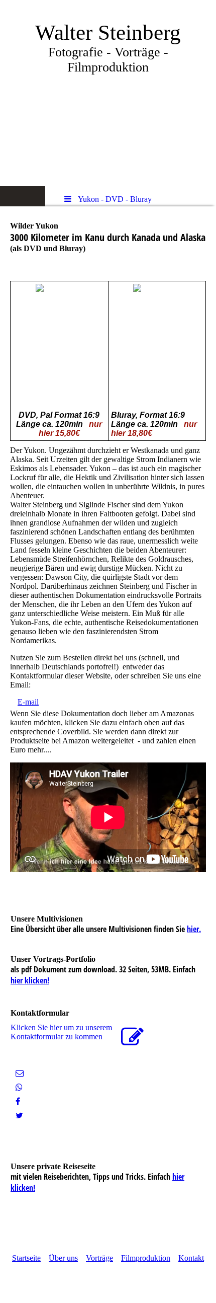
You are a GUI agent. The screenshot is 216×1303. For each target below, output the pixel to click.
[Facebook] (18, 1101)
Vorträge (99, 1258)
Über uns (63, 1258)
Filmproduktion (145, 1258)
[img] (108, 93)
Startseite (26, 1258)
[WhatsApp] (19, 1087)
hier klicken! (30, 980)
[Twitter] (19, 1115)
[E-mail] (20, 1073)
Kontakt (191, 1258)
